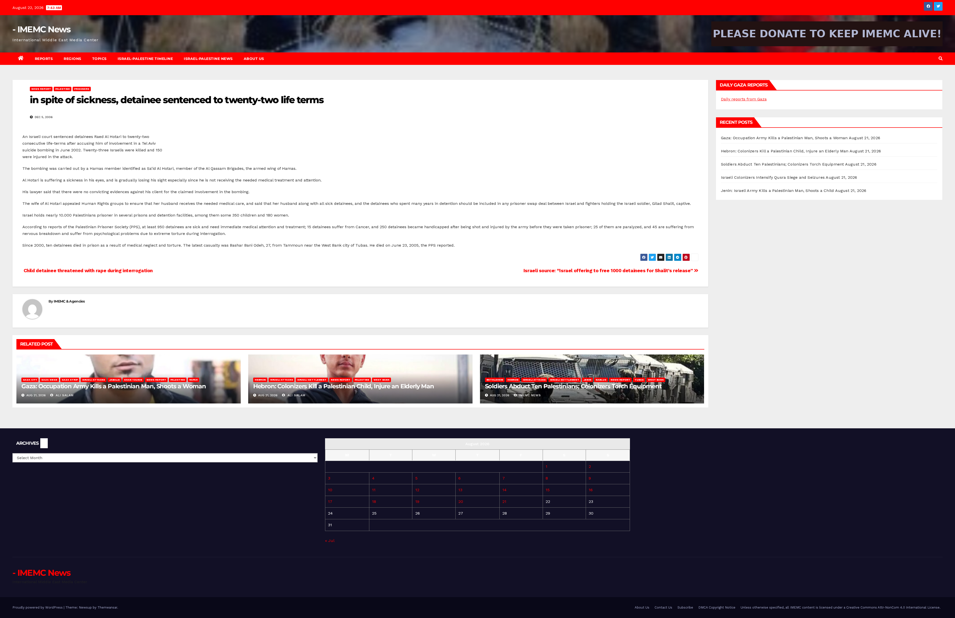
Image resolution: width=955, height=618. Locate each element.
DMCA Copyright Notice (716, 607)
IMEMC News (529, 395)
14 (504, 489)
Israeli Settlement (312, 379)
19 (417, 501)
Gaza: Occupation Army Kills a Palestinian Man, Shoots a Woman (113, 386)
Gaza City (30, 379)
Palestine (62, 89)
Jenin (587, 379)
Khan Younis (133, 379)
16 (591, 489)
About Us (254, 58)
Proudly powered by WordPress (38, 607)
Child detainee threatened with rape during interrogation (87, 270)
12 (417, 489)
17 (330, 501)
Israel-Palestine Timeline (145, 58)
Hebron (260, 379)
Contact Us (663, 607)
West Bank (381, 379)
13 (460, 489)
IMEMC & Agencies (69, 301)
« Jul (329, 540)
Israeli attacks (93, 379)
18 (374, 501)
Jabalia (114, 379)
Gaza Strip (70, 379)
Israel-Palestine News (208, 58)
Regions (72, 58)
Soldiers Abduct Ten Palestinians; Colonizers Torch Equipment (573, 386)
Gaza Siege (49, 379)
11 (374, 489)
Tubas (639, 379)
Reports (44, 58)
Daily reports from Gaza (744, 99)
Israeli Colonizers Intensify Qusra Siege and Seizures (773, 177)
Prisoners (81, 89)
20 (460, 501)
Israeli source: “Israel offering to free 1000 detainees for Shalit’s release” (609, 270)
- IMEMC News (41, 29)
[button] (941, 58)
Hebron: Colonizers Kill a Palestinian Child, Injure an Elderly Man (343, 386)
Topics (99, 58)
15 (548, 489)
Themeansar (107, 607)
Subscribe (685, 607)
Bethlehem (494, 379)
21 (504, 501)
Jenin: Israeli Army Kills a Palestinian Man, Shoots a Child (777, 190)
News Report (41, 89)
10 (330, 489)
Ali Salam (64, 395)
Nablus (601, 379)
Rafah (193, 379)
